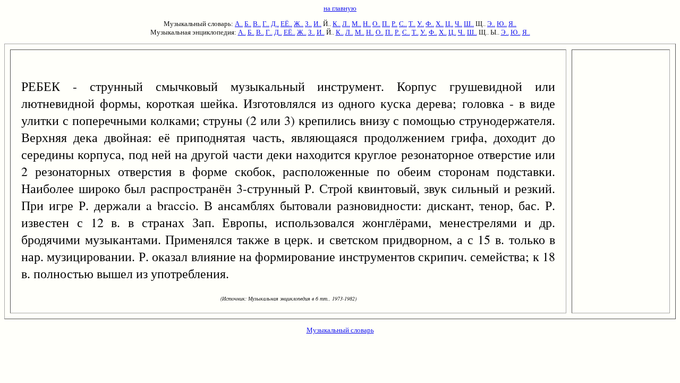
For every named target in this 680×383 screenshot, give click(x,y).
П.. (386, 24)
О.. (376, 24)
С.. (403, 24)
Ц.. (449, 24)
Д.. (275, 24)
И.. (317, 24)
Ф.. (430, 24)
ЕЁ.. (286, 24)
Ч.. (458, 24)
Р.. (394, 24)
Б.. (247, 24)
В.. (257, 24)
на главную (340, 8)
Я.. (512, 24)
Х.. (440, 24)
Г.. (265, 24)
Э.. (491, 24)
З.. (308, 24)
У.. (420, 24)
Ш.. (469, 24)
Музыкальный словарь (340, 330)
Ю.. (502, 24)
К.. (337, 24)
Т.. (412, 24)
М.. (356, 24)
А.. (239, 24)
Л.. (346, 24)
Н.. (367, 24)
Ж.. (298, 24)
